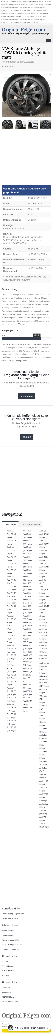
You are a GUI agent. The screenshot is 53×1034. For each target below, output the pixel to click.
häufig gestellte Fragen (10, 918)
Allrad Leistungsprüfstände (12, 944)
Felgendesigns (7, 935)
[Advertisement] (26, 158)
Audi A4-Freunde (8, 966)
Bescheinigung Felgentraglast (13, 914)
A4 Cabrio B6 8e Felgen (43, 745)
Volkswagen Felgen (31, 524)
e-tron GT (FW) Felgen (43, 709)
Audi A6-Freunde (8, 971)
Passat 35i (6, 988)
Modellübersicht (8, 931)
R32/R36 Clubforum (9, 997)
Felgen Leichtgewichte (18, 361)
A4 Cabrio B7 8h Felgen (43, 755)
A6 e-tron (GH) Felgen (43, 669)
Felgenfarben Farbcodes (11, 949)
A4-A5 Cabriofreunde (10, 1001)
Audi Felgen (11, 524)
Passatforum (6, 992)
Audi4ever (6, 961)
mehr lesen (27, 396)
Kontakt (26, 437)
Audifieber (6, 975)
